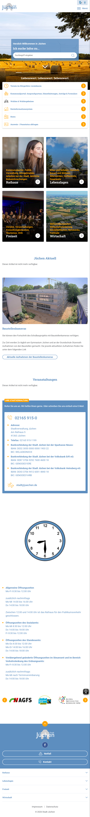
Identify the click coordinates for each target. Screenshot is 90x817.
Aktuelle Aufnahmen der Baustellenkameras (30, 357)
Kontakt (47, 762)
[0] (18, 72)
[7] (64, 72)
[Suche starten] (73, 55)
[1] (25, 72)
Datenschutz (52, 806)
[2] (32, 72)
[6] (58, 72)
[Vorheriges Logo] (4, 700)
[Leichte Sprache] (80, 2)
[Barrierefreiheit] (84, 2)
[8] (71, 72)
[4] (45, 72)
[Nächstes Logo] (85, 700)
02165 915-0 (26, 418)
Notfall (47, 753)
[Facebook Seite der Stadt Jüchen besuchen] (45, 745)
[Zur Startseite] (9, 7)
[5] (51, 72)
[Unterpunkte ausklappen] (87, 772)
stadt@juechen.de (26, 485)
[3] (38, 72)
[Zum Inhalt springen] (45, 66)
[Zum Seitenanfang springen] (45, 723)
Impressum (37, 806)
